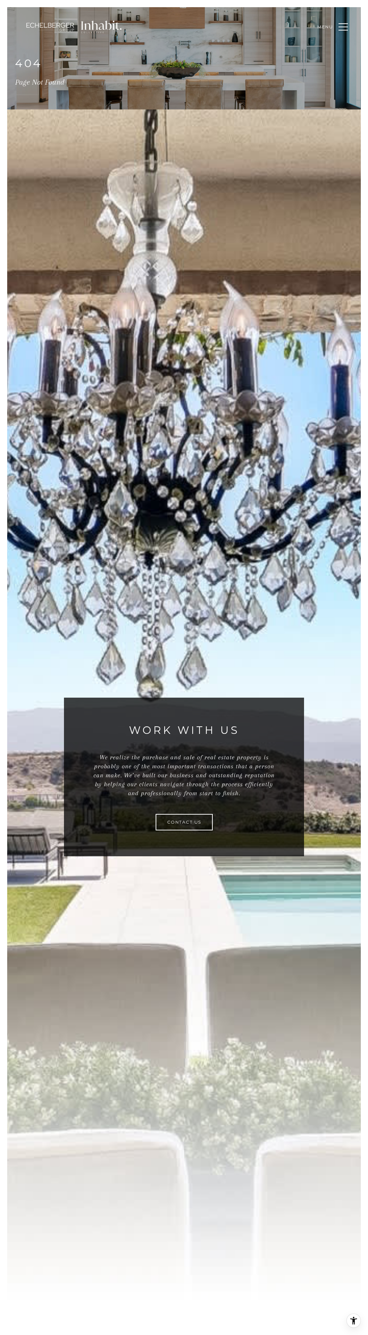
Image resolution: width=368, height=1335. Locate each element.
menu (325, 26)
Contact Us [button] (184, 822)
